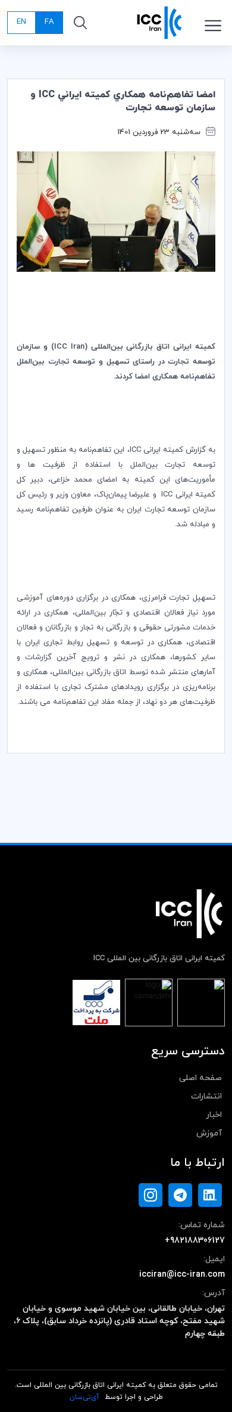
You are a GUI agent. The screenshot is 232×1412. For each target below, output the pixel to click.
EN (21, 22)
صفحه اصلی (200, 1078)
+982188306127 (195, 1240)
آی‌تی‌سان (84, 1397)
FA (49, 22)
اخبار (214, 1115)
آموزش (209, 1133)
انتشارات (206, 1096)
